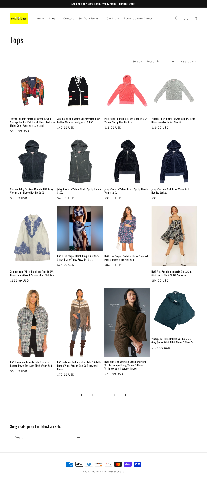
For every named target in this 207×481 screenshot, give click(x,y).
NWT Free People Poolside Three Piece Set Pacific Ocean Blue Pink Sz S (126, 257)
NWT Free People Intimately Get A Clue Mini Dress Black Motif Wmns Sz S (171, 273)
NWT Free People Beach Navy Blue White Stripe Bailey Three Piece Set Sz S (78, 257)
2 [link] (104, 395)
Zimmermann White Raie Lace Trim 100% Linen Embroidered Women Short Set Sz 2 (32, 273)
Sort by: (138, 61)
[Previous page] (81, 395)
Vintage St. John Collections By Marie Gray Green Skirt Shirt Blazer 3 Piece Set (173, 340)
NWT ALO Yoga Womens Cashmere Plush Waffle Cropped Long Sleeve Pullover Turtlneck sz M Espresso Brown (125, 365)
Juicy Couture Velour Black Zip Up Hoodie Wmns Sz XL (126, 191)
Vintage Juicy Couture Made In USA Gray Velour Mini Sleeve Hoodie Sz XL (31, 191)
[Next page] (125, 395)
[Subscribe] (78, 437)
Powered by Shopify (115, 471)
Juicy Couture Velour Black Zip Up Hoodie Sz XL (79, 191)
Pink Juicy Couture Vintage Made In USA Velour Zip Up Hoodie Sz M (125, 120)
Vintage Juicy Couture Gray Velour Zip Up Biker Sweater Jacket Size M (173, 120)
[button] (53, 18)
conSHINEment (97, 471)
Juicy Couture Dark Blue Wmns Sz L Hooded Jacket (170, 191)
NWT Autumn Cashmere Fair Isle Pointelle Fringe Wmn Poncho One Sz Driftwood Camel (79, 365)
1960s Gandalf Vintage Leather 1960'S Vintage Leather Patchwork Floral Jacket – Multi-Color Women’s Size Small (32, 122)
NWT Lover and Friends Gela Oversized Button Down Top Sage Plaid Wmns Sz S (31, 363)
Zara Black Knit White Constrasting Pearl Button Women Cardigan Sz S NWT (78, 120)
